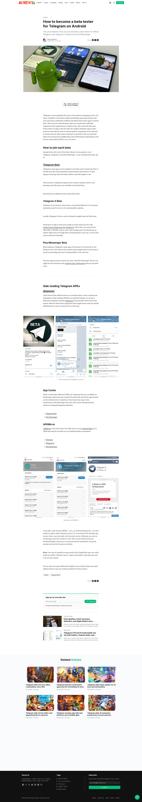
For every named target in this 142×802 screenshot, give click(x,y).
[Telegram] (32, 784)
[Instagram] (41, 784)
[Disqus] (71, 747)
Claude (60, 2)
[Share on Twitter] (93, 40)
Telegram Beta (51, 164)
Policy (112, 798)
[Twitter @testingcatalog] (26, 784)
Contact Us (100, 798)
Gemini (46, 2)
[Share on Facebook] (95, 40)
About (94, 798)
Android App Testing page (75, 263)
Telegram (49, 440)
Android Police (87, 428)
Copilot (72, 2)
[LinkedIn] (38, 784)
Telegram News (55, 575)
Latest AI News (62, 778)
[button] (110, 2)
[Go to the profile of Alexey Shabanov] (44, 40)
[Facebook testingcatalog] (23, 784)
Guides (45, 17)
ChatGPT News (62, 786)
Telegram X (50, 443)
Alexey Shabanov (52, 39)
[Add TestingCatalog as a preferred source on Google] (71, 104)
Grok (66, 2)
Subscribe (120, 2)
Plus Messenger (51, 417)
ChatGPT (39, 2)
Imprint (118, 798)
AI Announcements (64, 781)
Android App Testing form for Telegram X (58, 227)
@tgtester (49, 291)
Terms (107, 798)
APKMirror (47, 428)
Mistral (78, 2)
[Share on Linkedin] (97, 40)
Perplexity (53, 2)
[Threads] (29, 784)
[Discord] (35, 784)
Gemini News (62, 789)
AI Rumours (61, 784)
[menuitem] (94, 797)
